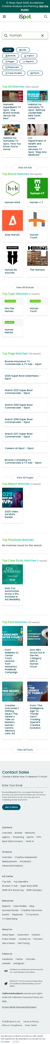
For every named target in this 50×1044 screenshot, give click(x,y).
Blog (31, 906)
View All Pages (25, 477)
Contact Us (25, 938)
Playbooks (13, 67)
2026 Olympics (34, 890)
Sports (30, 837)
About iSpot (8, 934)
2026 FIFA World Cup (13, 890)
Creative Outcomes (31, 910)
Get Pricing (23, 943)
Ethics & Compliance (12, 1025)
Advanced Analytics (12, 865)
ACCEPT (16, 1042)
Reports (29, 61)
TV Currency (32, 914)
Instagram (18, 963)
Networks (30, 832)
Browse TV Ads (10, 885)
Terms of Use (17, 797)
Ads (24, 49)
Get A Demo (11, 807)
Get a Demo (8, 943)
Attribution (25, 861)
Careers (36, 934)
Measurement (9, 861)
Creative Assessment (26, 857)
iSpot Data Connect (12, 841)
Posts (36, 73)
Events (5, 914)
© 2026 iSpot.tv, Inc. (11, 1021)
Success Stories (10, 910)
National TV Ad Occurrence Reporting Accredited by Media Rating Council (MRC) (26, 983)
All (9, 49)
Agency (6, 837)
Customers (23, 934)
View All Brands (25, 287)
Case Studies (14, 73)
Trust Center (31, 1025)
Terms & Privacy (31, 1021)
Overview (7, 832)
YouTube (30, 959)
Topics (30, 55)
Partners (38, 938)
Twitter (19, 959)
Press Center (9, 938)
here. (4, 1001)
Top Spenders (20, 881)
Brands (11, 55)
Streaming (18, 837)
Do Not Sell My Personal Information (19, 1007)
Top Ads (6, 881)
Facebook (7, 959)
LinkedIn (6, 963)
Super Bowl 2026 (29, 885)
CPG (38, 837)
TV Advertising (9, 918)
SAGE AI (30, 841)
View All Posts (25, 749)
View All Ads (25, 167)
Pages (10, 61)
